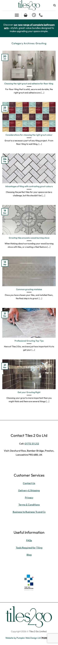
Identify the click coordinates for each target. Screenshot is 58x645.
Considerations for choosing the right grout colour (29, 135)
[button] (16, 15)
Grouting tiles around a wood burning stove (29, 238)
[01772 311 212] (41, 15)
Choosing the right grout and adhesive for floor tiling (29, 83)
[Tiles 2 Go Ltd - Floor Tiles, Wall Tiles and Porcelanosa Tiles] (29, 5)
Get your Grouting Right (29, 392)
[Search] (54, 5)
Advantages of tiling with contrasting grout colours (29, 186)
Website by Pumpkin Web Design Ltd (23, 638)
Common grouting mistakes (29, 289)
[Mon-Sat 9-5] (34, 15)
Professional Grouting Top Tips (29, 341)
